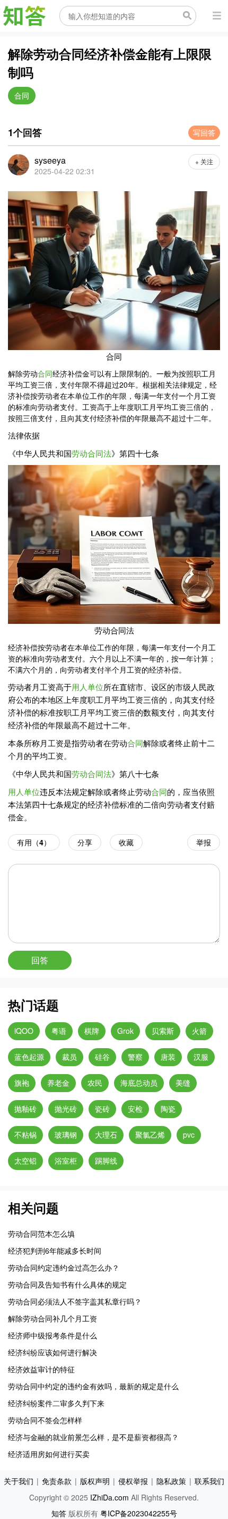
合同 (21, 95)
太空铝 (25, 1160)
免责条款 (57, 1481)
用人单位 (87, 686)
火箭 (199, 1030)
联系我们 (209, 1481)
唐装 (168, 1056)
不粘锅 (25, 1134)
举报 (203, 842)
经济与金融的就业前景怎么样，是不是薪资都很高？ (93, 1437)
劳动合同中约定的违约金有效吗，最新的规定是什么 (93, 1386)
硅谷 (102, 1056)
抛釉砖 (25, 1108)
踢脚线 (106, 1160)
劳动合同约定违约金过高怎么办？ (63, 1267)
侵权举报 (133, 1481)
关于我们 (18, 1481)
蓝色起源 (29, 1056)
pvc (189, 1134)
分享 (84, 842)
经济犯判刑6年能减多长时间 (54, 1250)
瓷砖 (102, 1108)
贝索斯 (163, 1030)
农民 (94, 1082)
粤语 (58, 1030)
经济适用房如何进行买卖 (49, 1454)
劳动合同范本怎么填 (41, 1233)
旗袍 (21, 1082)
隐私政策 (171, 1481)
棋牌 (91, 1030)
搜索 (187, 15)
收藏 (126, 842)
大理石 (106, 1134)
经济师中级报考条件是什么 (52, 1335)
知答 (58, 1513)
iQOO (23, 1030)
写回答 (204, 132)
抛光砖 (66, 1108)
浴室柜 (66, 1160)
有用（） (34, 842)
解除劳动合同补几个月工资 (52, 1318)
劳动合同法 (91, 453)
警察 (135, 1056)
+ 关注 (204, 161)
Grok (125, 1030)
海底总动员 (138, 1082)
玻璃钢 (66, 1134)
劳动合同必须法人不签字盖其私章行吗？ (75, 1301)
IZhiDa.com (109, 1497)
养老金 (58, 1082)
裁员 (69, 1056)
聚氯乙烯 (150, 1134)
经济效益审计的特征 (41, 1369)
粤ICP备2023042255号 (138, 1513)
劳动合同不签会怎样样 (45, 1420)
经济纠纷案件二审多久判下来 (56, 1403)
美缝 (183, 1082)
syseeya (50, 160)
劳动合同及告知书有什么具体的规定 (67, 1284)
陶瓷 (168, 1108)
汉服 (201, 1056)
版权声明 (95, 1481)
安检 (135, 1108)
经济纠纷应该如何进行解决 (52, 1352)
